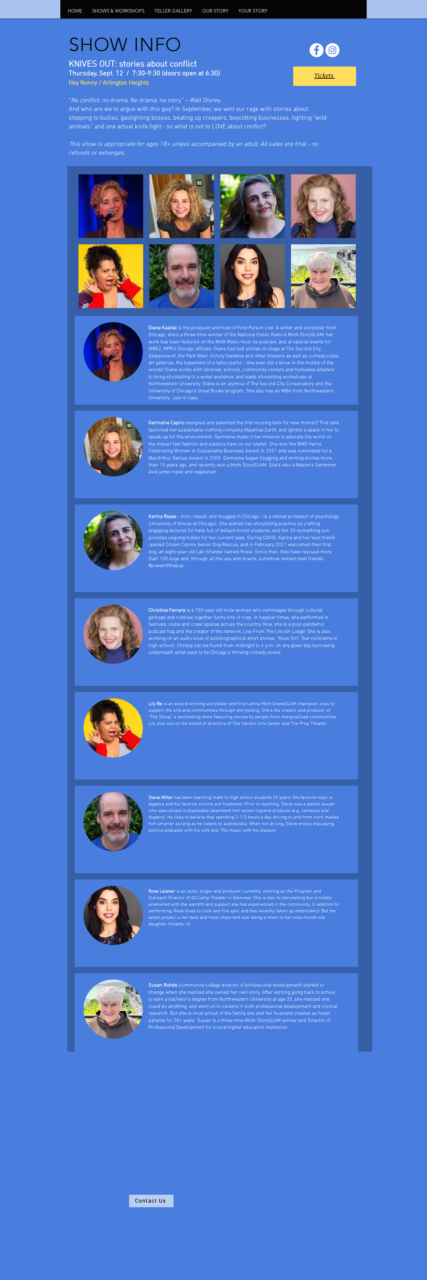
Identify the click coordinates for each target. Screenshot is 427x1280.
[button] (118, 11)
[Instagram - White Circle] (332, 50)
